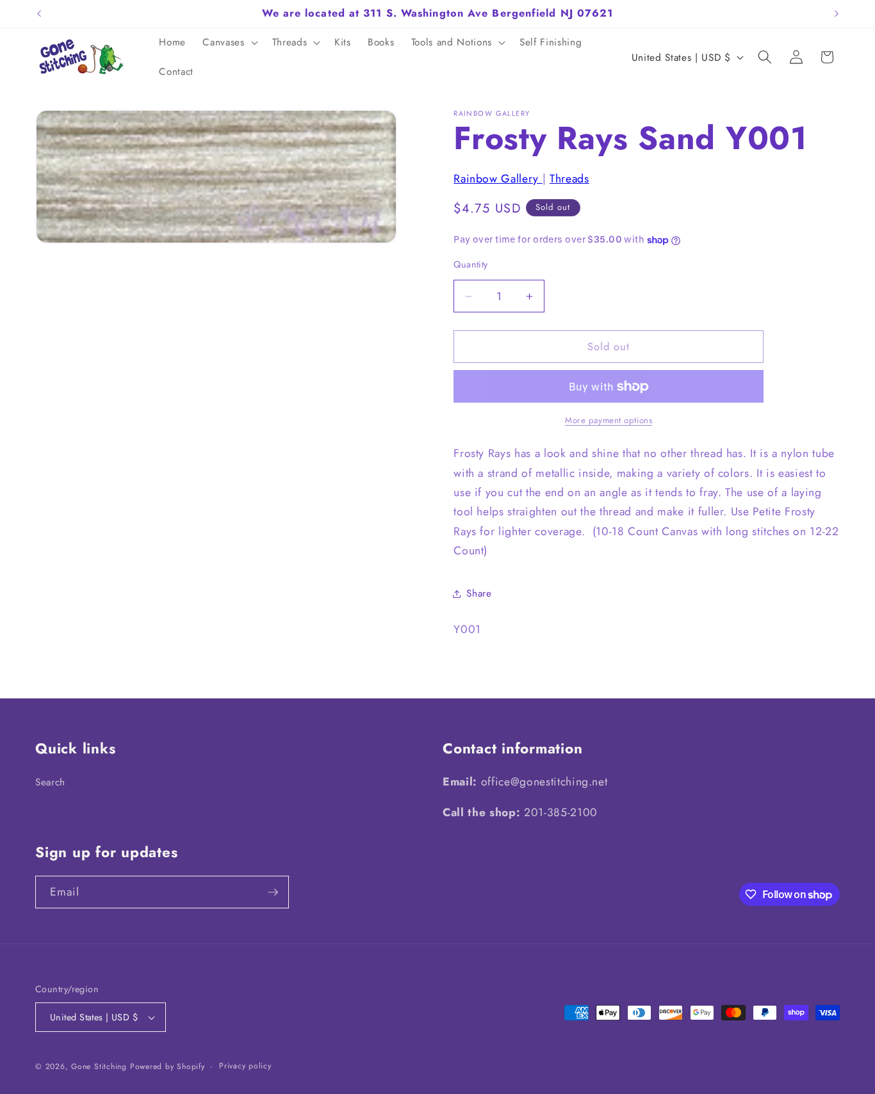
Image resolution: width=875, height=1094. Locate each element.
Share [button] (478, 593)
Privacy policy (245, 1066)
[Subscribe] (273, 892)
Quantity (471, 264)
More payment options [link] (608, 420)
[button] (228, 43)
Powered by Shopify (167, 1066)
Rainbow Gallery (498, 178)
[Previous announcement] (39, 13)
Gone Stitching (99, 1066)
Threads (569, 178)
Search (50, 782)
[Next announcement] (836, 13)
